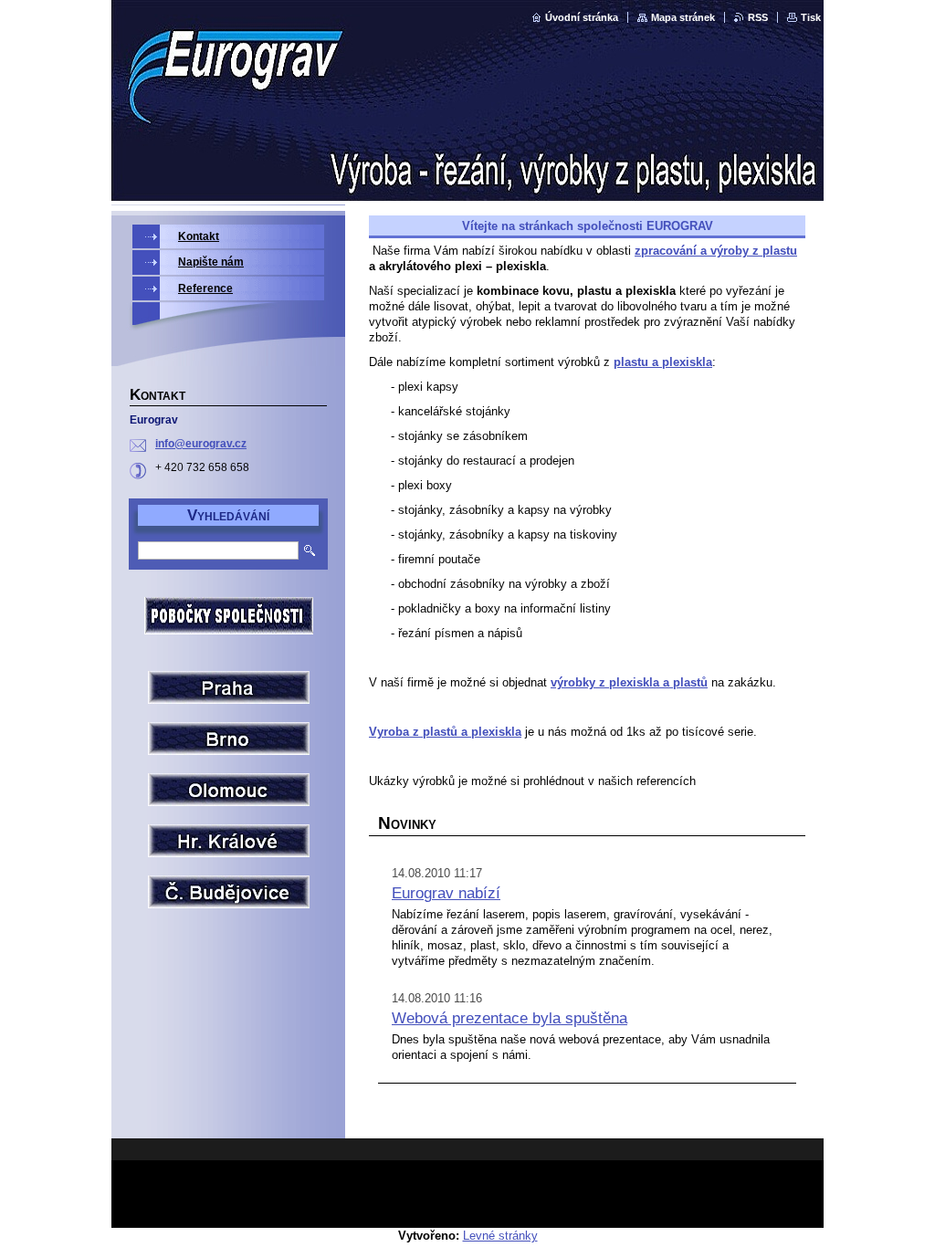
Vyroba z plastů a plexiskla (445, 732)
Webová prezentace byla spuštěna (509, 1018)
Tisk (811, 17)
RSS (758, 17)
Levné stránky (500, 1235)
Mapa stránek (683, 17)
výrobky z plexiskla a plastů (629, 682)
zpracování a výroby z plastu (716, 250)
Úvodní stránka (581, 17)
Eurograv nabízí (446, 893)
